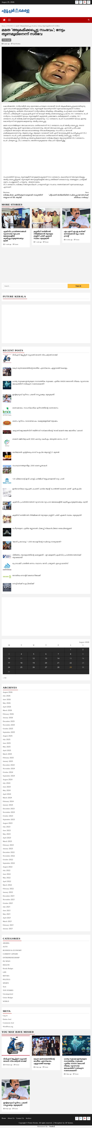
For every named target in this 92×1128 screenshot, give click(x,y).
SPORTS (6, 983)
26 (34, 667)
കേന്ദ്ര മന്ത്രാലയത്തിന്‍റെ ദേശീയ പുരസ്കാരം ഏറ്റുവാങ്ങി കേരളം (44, 1061)
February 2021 (8, 925)
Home (4, 1118)
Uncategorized (8, 994)
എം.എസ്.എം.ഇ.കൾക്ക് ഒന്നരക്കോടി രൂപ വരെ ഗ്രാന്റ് (74, 233)
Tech (4, 987)
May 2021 (7, 914)
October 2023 (8, 816)
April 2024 (7, 794)
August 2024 (7, 780)
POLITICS (6, 980)
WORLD (6, 1001)
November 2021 (9, 900)
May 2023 (7, 834)
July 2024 (6, 783)
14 (58, 659)
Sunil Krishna (16, 44)
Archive (28, 1118)
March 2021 (7, 921)
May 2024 (7, 790)
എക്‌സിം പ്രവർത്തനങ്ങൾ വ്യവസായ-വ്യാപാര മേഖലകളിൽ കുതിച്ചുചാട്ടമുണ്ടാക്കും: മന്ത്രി (14, 236)
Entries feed (7, 1019)
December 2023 (9, 809)
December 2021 (9, 896)
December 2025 (9, 721)
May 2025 (7, 747)
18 (21, 663)
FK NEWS (6, 961)
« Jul (4, 678)
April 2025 (7, 751)
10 (9, 659)
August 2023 (7, 823)
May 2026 (7, 703)
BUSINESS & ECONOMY (12, 950)
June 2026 (7, 700)
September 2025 (9, 732)
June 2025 (7, 743)
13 (46, 659)
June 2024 (7, 787)
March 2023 (7, 841)
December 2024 (9, 765)
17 (9, 663)
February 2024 (8, 801)
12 (34, 659)
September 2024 (9, 776)
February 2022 (8, 889)
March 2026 (7, 710)
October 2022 (8, 860)
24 (9, 667)
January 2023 (8, 849)
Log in (5, 1016)
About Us (11, 1118)
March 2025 (7, 754)
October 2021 (8, 903)
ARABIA (6, 943)
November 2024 (9, 769)
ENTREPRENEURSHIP (11, 958)
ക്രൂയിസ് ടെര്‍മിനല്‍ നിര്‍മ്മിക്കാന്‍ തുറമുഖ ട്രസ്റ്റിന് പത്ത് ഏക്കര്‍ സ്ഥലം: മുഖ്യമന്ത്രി (43, 235)
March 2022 (7, 885)
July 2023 (6, 827)
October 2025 (8, 729)
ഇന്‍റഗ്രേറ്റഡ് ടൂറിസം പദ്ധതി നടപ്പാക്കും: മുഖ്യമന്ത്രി (15, 1104)
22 (71, 663)
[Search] (88, 20)
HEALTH (6, 965)
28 (58, 667)
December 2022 (9, 852)
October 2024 (8, 772)
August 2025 (7, 736)
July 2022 (6, 871)
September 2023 (9, 820)
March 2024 (7, 798)
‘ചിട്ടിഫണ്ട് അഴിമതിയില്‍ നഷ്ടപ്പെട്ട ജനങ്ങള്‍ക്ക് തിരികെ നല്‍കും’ (69, 195)
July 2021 (6, 907)
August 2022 (7, 867)
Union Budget (8, 998)
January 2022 (8, 892)
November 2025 (9, 725)
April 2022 (7, 882)
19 (34, 663)
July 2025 (6, 740)
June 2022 (7, 874)
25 (21, 667)
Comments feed (8, 1023)
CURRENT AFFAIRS (10, 954)
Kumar (16, 244)
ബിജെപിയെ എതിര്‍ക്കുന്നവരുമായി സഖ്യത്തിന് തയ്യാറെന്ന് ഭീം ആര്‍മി (23, 195)
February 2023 (8, 845)
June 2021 (7, 911)
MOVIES (6, 976)
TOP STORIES (8, 990)
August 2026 (7, 692)
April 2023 (7, 838)
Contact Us (20, 1118)
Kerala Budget (8, 969)
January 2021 (8, 929)
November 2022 (9, 856)
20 (46, 663)
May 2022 (7, 878)
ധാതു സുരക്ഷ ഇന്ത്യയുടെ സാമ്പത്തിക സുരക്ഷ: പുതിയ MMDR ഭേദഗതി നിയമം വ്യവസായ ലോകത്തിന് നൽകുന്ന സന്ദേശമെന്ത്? (75, 1065)
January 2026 (8, 718)
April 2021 (7, 918)
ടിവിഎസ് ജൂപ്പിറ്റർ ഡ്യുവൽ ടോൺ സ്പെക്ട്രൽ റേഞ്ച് (15, 1060)
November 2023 (9, 812)
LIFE (4, 972)
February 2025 (8, 758)
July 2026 (6, 696)
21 (58, 663)
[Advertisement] (46, 159)
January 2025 (8, 761)
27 (46, 667)
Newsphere (58, 1123)
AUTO (5, 947)
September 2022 (9, 863)
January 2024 (8, 805)
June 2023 (7, 831)
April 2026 (7, 707)
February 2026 (8, 714)
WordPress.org (8, 1027)
